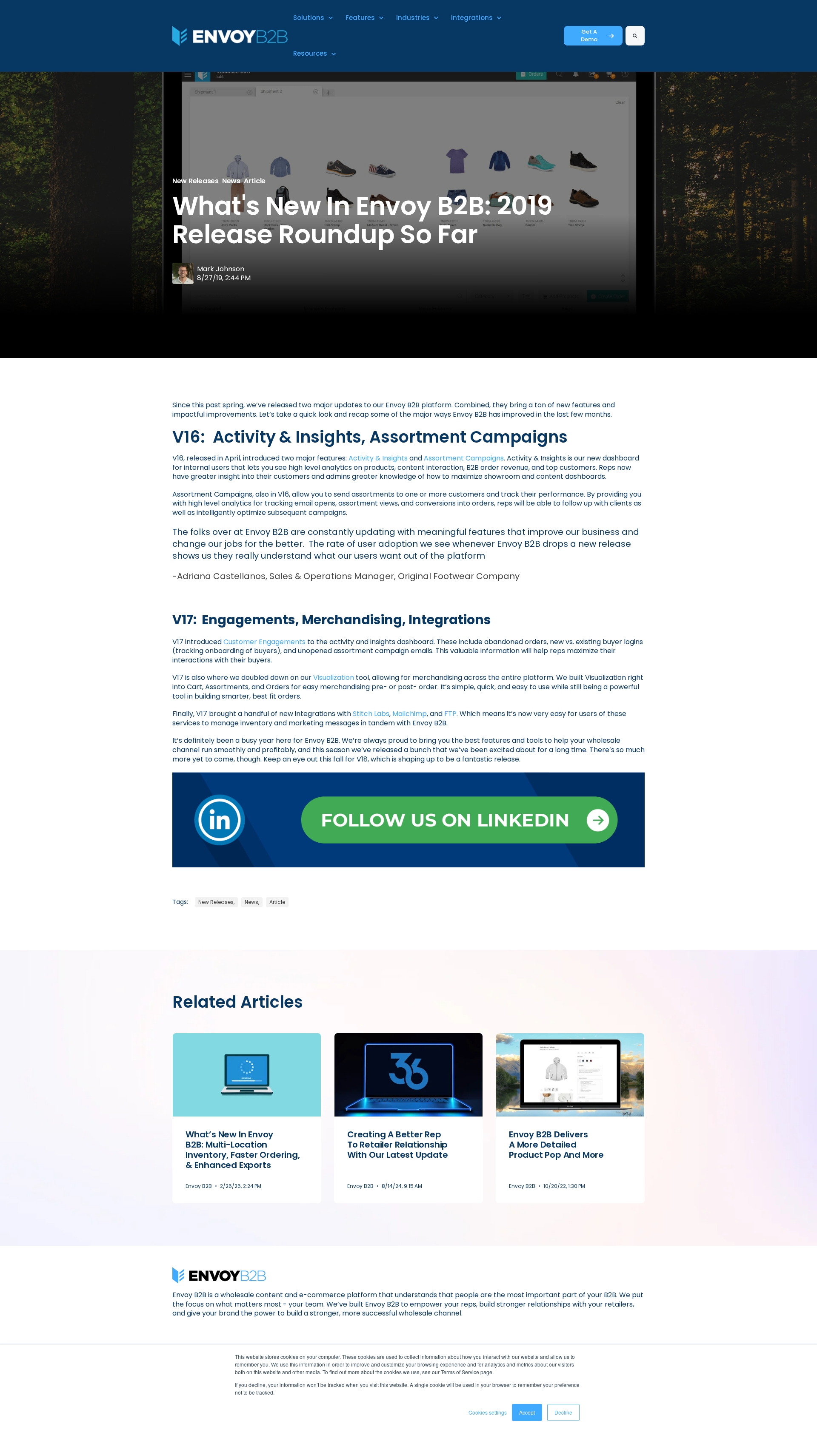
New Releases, (216, 902)
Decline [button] (563, 1412)
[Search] (635, 35)
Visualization (333, 677)
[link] (230, 35)
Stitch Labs (371, 714)
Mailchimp (409, 714)
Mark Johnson (220, 269)
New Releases (195, 181)
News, (252, 902)
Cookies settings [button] (487, 1412)
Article (255, 181)
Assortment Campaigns (464, 458)
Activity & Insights (378, 458)
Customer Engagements (264, 642)
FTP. (451, 714)
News (231, 181)
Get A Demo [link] (589, 35)
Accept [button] (527, 1412)
